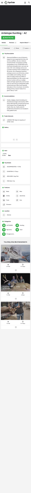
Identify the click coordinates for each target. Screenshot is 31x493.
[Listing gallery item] (6, 134)
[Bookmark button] (15, 327)
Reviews (12, 42)
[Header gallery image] (15, 15)
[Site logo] (9, 2)
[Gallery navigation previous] (14, 139)
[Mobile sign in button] (25, 2)
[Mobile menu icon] (2, 2)
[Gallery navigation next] (17, 139)
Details (4, 42)
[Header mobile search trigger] (29, 2)
